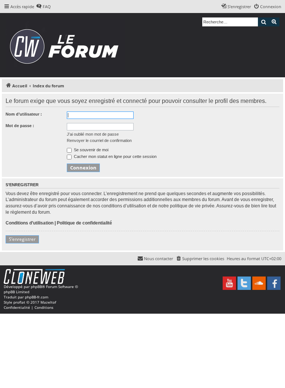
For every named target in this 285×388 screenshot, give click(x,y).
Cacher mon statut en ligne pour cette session (115, 156)
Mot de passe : (20, 125)
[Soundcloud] (259, 283)
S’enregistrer (22, 239)
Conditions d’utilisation (29, 223)
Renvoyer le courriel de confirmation (99, 140)
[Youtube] (229, 283)
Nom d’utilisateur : (24, 114)
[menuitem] (43, 6)
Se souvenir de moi (90, 150)
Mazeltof (48, 302)
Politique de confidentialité (84, 223)
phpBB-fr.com (36, 297)
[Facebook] (274, 283)
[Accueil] (66, 45)
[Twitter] (244, 283)
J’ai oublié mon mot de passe (93, 134)
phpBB (36, 286)
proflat (19, 302)
